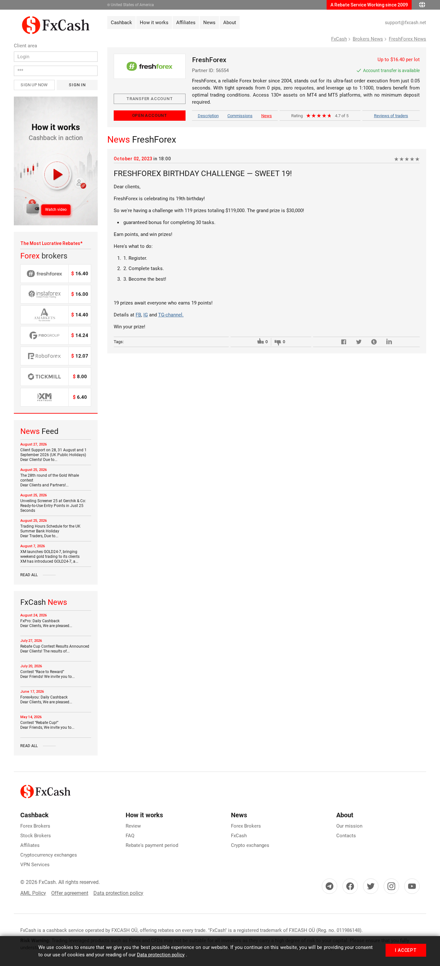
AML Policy (33, 893)
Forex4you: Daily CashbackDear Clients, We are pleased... (46, 699)
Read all (29, 575)
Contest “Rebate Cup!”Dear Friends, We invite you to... (47, 725)
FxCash (339, 39)
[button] (56, 161)
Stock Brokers (35, 836)
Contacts (346, 836)
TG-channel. (171, 315)
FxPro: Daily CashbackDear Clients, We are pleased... (46, 623)
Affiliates (30, 845)
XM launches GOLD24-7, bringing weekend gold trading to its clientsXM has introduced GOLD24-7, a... (50, 556)
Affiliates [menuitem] (186, 22)
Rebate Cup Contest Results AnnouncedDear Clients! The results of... (54, 648)
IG (145, 315)
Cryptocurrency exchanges (48, 855)
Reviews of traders (391, 115)
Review (133, 826)
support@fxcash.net (405, 22)
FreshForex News (407, 39)
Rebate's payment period (152, 845)
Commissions (240, 115)
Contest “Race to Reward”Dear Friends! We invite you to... (47, 674)
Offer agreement (69, 893)
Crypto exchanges (250, 845)
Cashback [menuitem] (121, 22)
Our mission (349, 826)
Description (208, 115)
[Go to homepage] (56, 20)
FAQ (130, 836)
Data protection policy (118, 893)
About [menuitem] (229, 22)
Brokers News (368, 39)
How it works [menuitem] (154, 22)
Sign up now (34, 84)
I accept (406, 950)
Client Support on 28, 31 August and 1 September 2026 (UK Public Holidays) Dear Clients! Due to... (53, 455)
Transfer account (149, 98)
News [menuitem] (209, 22)
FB (138, 315)
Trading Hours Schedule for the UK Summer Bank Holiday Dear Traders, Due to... (50, 531)
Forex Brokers (35, 826)
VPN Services (35, 865)
